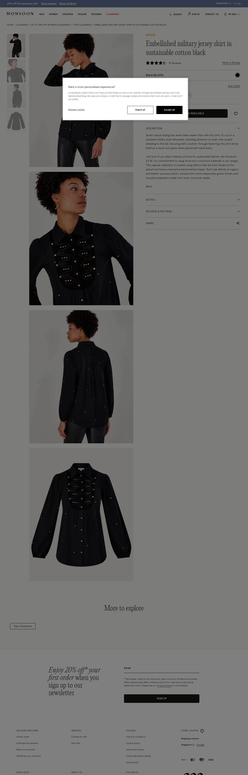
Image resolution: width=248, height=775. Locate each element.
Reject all (140, 110)
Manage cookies (76, 109)
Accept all (169, 110)
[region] (125, 99)
